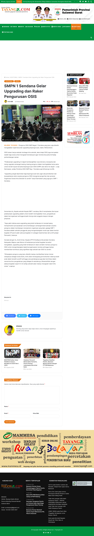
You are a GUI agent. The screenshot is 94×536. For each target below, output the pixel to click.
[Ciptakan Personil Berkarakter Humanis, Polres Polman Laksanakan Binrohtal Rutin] (32, 353)
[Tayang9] (15, 9)
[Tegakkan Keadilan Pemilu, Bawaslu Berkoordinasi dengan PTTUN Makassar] (51, 353)
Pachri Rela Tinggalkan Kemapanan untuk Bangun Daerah (57, 513)
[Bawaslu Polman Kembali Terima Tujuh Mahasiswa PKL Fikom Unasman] (84, 103)
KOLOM (37, 26)
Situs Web (36, 413)
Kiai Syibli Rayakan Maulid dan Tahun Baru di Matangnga (56, 520)
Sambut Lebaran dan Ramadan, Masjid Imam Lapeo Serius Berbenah (58, 486)
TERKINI (14, 26)
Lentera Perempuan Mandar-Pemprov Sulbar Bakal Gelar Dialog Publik (58, 493)
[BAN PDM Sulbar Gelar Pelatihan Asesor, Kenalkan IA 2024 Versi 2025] (12, 353)
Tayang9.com (59, 529)
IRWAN (9, 101)
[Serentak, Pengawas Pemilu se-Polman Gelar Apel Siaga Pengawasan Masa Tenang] (72, 103)
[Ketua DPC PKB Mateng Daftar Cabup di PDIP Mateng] (84, 81)
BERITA (22, 26)
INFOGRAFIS (66, 26)
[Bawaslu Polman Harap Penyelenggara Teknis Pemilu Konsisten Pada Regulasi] (72, 81)
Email (6, 413)
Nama (6, 406)
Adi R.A (50, 484)
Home (7, 77)
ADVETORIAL (77, 26)
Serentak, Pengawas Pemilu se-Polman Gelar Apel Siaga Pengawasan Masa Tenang (71, 113)
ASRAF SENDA (52, 511)
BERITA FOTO (46, 26)
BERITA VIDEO (57, 26)
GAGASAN (30, 26)
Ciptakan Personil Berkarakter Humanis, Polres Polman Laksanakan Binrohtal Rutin (30, 363)
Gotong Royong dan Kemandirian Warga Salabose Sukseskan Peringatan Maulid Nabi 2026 (48, 1)
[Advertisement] (47, 55)
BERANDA (6, 26)
